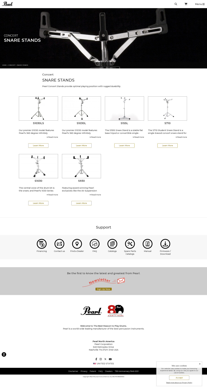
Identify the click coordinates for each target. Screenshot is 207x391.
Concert (11, 65)
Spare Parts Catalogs (130, 252)
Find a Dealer (77, 251)
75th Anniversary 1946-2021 (127, 371)
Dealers (108, 371)
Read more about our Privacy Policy (179, 383)
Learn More (38, 145)
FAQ (95, 251)
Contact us (59, 251)
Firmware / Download (165, 252)
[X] (105, 359)
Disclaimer (73, 371)
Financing (42, 251)
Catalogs (112, 251)
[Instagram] (101, 359)
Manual (147, 251)
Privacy (84, 371)
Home (4, 65)
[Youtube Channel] (110, 359)
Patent (93, 371)
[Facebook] (96, 359)
